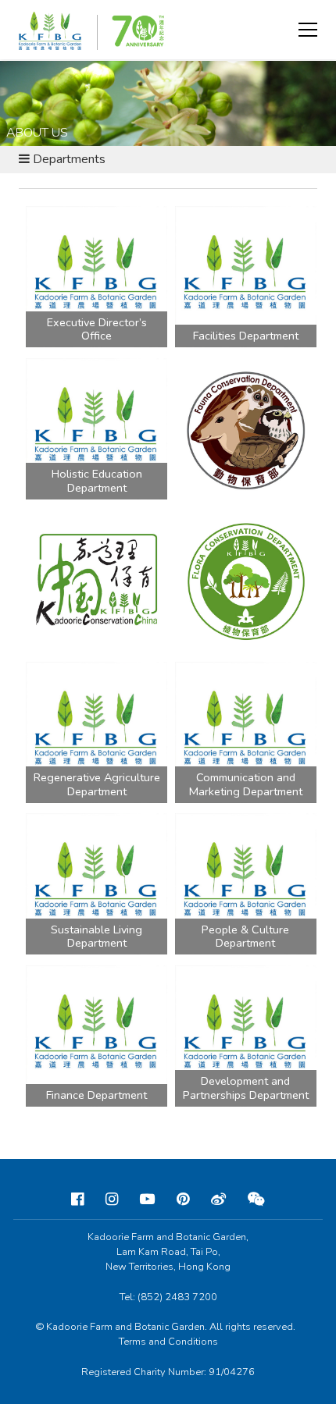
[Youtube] (147, 1199)
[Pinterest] (182, 1199)
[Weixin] (256, 1199)
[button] (307, 29)
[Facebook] (77, 1199)
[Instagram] (111, 1199)
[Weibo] (218, 1199)
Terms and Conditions (168, 1342)
